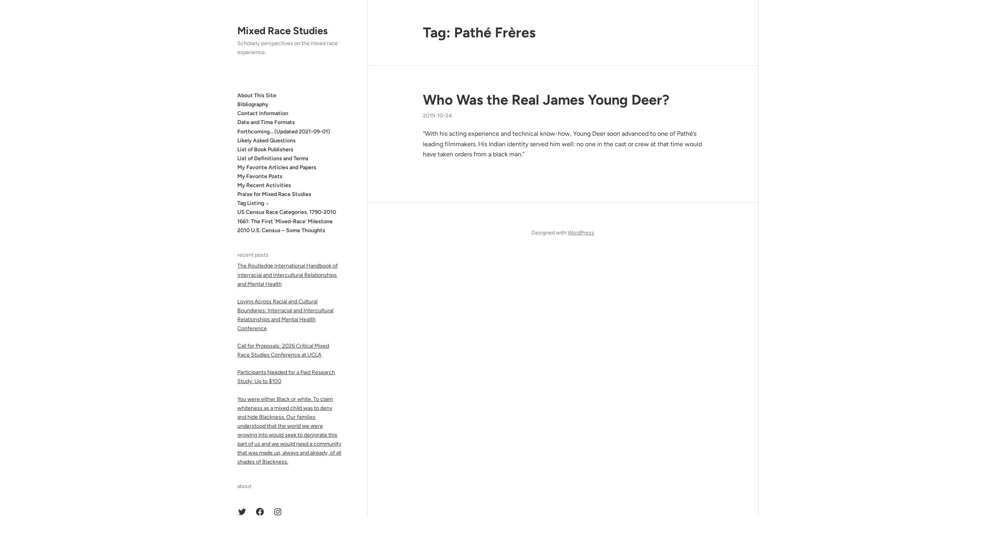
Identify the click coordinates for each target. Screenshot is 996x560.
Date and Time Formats (266, 122)
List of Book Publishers (265, 149)
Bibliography (252, 104)
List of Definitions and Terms (273, 158)
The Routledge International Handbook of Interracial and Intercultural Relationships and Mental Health (287, 274)
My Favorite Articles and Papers (276, 167)
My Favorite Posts (259, 176)
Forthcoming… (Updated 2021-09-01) (283, 131)
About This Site (256, 95)
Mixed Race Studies (282, 30)
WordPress (581, 232)
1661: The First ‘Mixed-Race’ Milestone (285, 221)
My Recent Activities (264, 185)
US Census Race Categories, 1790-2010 (286, 212)
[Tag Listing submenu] (267, 203)
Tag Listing (250, 203)
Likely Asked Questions (266, 140)
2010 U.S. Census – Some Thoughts (281, 230)
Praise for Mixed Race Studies (274, 194)
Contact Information (262, 113)
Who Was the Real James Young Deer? (546, 99)
